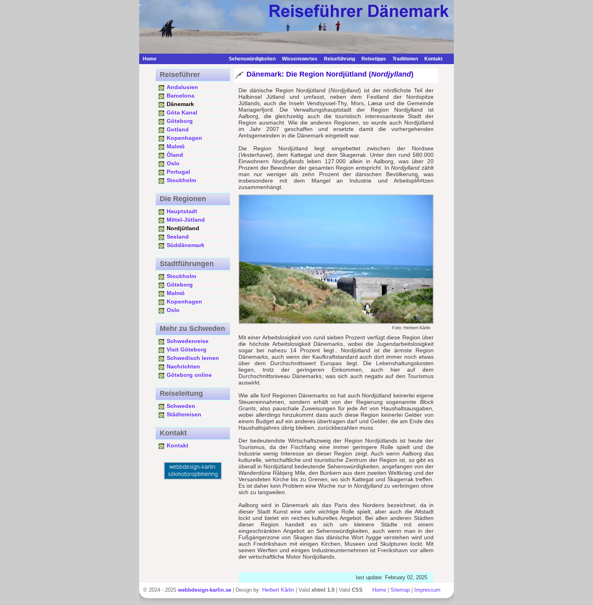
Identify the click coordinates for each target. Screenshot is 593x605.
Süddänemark (186, 245)
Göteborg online (189, 375)
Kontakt (433, 59)
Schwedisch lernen (193, 358)
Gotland (178, 129)
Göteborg (180, 121)
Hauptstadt (182, 211)
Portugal (178, 171)
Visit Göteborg (187, 349)
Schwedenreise (188, 341)
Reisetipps (373, 59)
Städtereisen (184, 414)
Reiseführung (339, 59)
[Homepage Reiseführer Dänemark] (193, 59)
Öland (175, 155)
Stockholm (181, 180)
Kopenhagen (184, 138)
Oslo (173, 163)
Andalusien (182, 87)
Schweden (181, 406)
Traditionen (405, 59)
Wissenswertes (299, 59)
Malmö (176, 146)
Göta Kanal (182, 112)
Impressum (427, 590)
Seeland (178, 236)
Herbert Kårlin (278, 590)
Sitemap (400, 590)
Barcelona (180, 95)
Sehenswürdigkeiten (252, 59)
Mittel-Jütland (186, 219)
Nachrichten (183, 366)
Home (150, 59)
